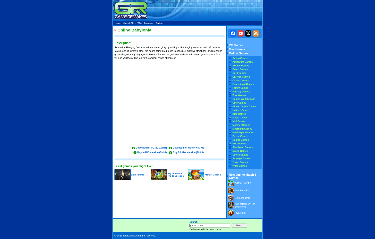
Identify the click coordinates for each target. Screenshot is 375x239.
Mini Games (239, 121)
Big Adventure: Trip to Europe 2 (176, 174)
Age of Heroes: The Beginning (245, 205)
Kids (134, 23)
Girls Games (239, 102)
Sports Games (240, 154)
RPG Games (239, 143)
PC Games (236, 45)
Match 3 (126, 23)
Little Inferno (137, 175)
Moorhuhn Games (242, 128)
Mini (140, 23)
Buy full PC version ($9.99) (152, 152)
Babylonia (148, 23)
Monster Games (241, 125)
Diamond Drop (242, 198)
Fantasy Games (241, 91)
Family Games (240, 88)
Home (118, 23)
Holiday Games (240, 110)
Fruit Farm (240, 212)
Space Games (240, 151)
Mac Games (237, 49)
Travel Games (240, 162)
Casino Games (240, 80)
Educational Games (243, 84)
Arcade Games (240, 65)
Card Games (239, 73)
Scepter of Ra (242, 190)
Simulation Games (242, 147)
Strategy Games (241, 158)
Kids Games (239, 114)
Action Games (240, 58)
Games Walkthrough (243, 99)
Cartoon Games (241, 76)
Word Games (239, 166)
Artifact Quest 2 (213, 175)
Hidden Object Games (244, 106)
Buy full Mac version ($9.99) (188, 152)
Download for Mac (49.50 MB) (189, 147)
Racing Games (240, 140)
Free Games (239, 95)
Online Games (238, 53)
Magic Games (240, 117)
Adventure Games (242, 62)
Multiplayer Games (242, 132)
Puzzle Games (240, 136)
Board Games (240, 69)
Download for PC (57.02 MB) (151, 147)
